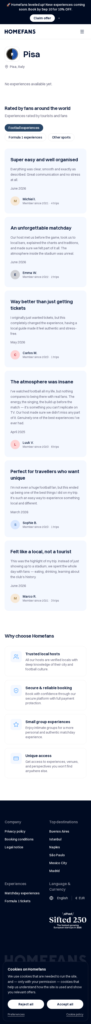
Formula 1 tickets (18, 901)
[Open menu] (82, 31)
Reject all (25, 1004)
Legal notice (14, 847)
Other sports (61, 137)
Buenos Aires (59, 831)
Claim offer (42, 18)
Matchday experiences (22, 893)
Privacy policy (15, 831)
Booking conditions (19, 839)
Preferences (16, 1014)
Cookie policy (74, 1014)
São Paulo (57, 855)
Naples (54, 847)
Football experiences (23, 128)
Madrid (54, 871)
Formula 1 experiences (25, 137)
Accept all (65, 1004)
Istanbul (55, 839)
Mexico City (58, 863)
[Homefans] (20, 32)
